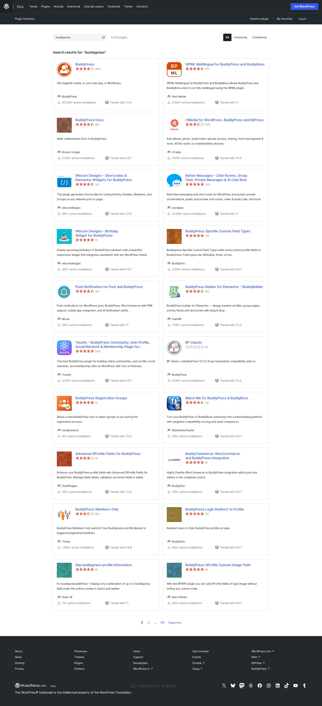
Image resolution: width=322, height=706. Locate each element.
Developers (140, 663)
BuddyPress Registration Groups (101, 398)
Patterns (79, 668)
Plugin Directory (25, 18)
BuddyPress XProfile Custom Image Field (217, 565)
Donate (198, 663)
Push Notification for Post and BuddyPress (109, 287)
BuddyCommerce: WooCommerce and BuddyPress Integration (212, 456)
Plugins (78, 663)
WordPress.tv (143, 668)
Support (138, 657)
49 (162, 622)
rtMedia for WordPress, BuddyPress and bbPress (224, 120)
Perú (53, 686)
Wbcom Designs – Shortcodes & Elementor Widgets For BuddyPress (103, 178)
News (18, 657)
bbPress (258, 663)
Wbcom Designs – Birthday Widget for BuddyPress (96, 233)
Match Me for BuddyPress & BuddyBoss (216, 398)
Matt (256, 657)
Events (196, 657)
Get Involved (200, 651)
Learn (136, 651)
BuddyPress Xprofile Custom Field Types (217, 231)
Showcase (80, 651)
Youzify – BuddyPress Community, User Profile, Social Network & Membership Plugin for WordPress (112, 344)
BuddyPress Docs (89, 120)
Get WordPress (304, 6)
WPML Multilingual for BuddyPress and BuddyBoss (225, 64)
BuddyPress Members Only (97, 509)
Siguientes (174, 622)
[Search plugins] (103, 37)
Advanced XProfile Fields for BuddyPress (108, 454)
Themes (79, 657)
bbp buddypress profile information (103, 565)
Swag (197, 668)
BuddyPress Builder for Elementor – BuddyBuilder (224, 287)
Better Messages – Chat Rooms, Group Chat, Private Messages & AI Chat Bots (216, 178)
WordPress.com (263, 651)
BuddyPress (84, 64)
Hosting (19, 663)
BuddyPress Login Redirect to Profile (214, 509)
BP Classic (193, 342)
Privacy (19, 668)
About (18, 651)
